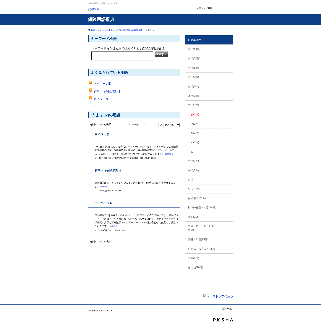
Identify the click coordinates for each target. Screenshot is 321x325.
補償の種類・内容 (202, 207)
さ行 (194, 67)
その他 (195, 267)
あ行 (194, 49)
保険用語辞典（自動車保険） (131, 30)
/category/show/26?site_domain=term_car (230, 49)
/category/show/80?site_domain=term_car (230, 188)
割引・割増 (198, 239)
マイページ (100, 99)
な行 (193, 86)
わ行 (190, 179)
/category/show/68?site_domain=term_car (230, 160)
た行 (194, 76)
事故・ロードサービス (201, 228)
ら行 (193, 170)
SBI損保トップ (94, 30)
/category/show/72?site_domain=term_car (230, 170)
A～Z (194, 188)
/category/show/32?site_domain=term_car (230, 58)
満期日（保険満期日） (108, 91)
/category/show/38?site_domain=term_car (230, 67)
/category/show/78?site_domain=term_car (230, 179)
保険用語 (197, 198)
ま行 (149, 30)
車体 (193, 258)
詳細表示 (169, 154)
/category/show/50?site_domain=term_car (230, 86)
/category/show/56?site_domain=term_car (230, 95)
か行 (194, 58)
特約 (194, 216)
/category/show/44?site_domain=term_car (230, 76)
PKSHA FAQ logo (223, 319)
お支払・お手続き (202, 248)
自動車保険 (109, 30)
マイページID (102, 83)
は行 (194, 95)
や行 (193, 160)
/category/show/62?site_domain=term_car (230, 105)
